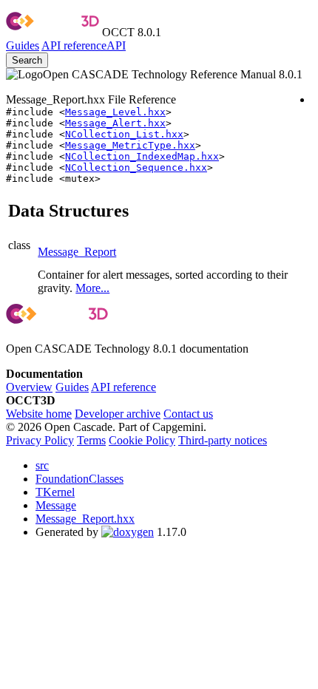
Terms (91, 440)
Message (55, 505)
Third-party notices (222, 440)
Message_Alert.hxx (115, 123)
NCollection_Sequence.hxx (136, 167)
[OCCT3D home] (52, 32)
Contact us (188, 413)
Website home (39, 413)
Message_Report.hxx (85, 518)
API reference (123, 387)
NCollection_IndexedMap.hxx (142, 156)
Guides (22, 45)
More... (92, 288)
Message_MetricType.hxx (130, 145)
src (42, 465)
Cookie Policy (142, 440)
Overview (29, 387)
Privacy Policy (40, 440)
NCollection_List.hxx (124, 134)
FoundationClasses (79, 478)
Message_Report (77, 251)
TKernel (55, 492)
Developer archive (117, 413)
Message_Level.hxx (115, 112)
